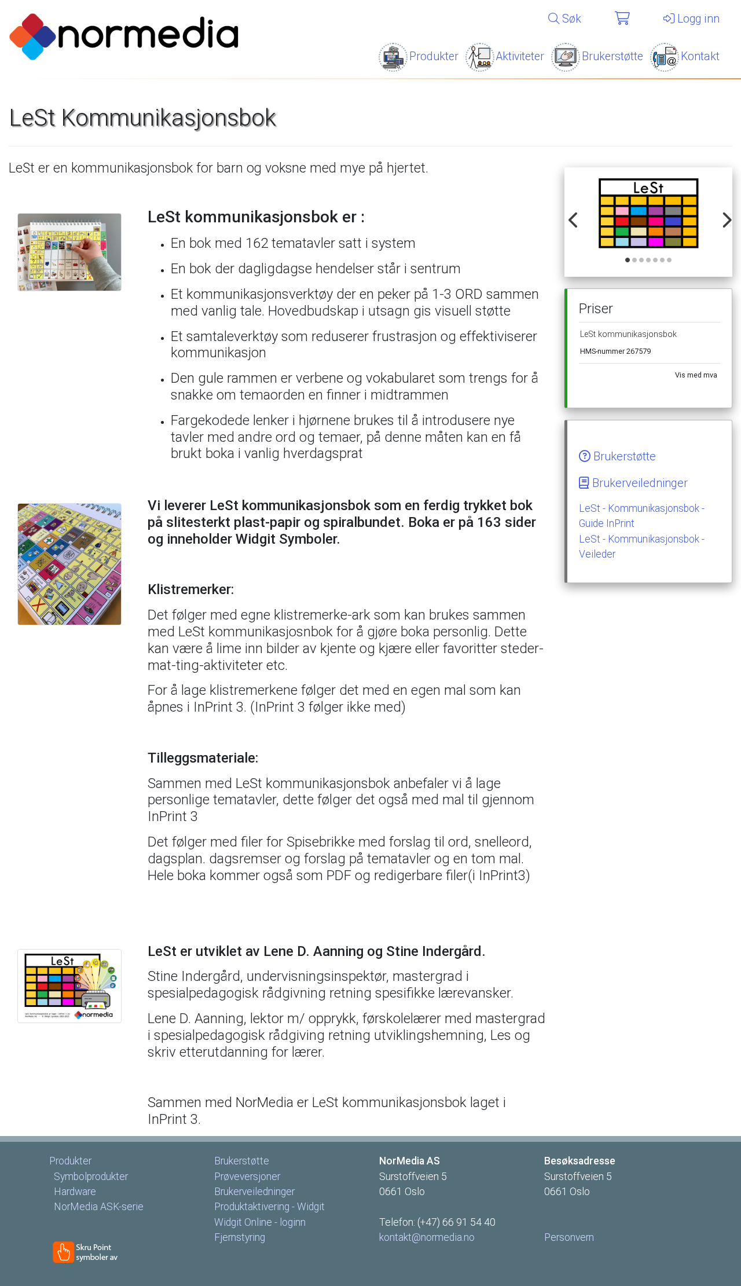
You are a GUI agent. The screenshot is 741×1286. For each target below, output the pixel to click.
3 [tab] (642, 260)
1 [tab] (628, 260)
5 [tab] (656, 260)
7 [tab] (670, 260)
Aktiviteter (520, 56)
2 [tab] (635, 260)
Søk (570, 18)
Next (723, 213)
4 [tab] (649, 260)
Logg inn (697, 18)
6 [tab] (663, 260)
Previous (570, 213)
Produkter (433, 56)
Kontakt (700, 56)
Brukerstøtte (612, 56)
